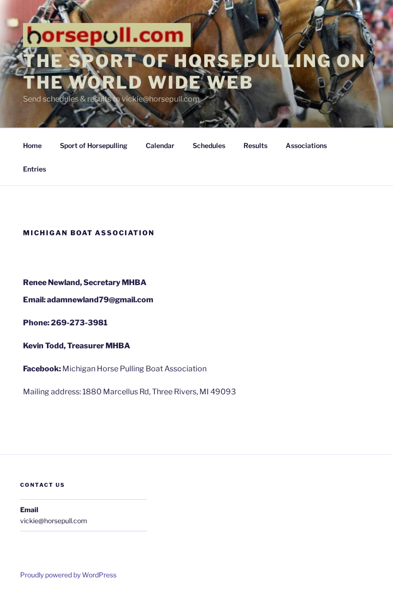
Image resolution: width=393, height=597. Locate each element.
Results (255, 145)
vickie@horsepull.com (53, 521)
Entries (34, 169)
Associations (306, 145)
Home (32, 145)
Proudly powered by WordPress (68, 575)
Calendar (160, 145)
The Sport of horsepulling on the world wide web (194, 71)
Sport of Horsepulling (93, 145)
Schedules (209, 145)
